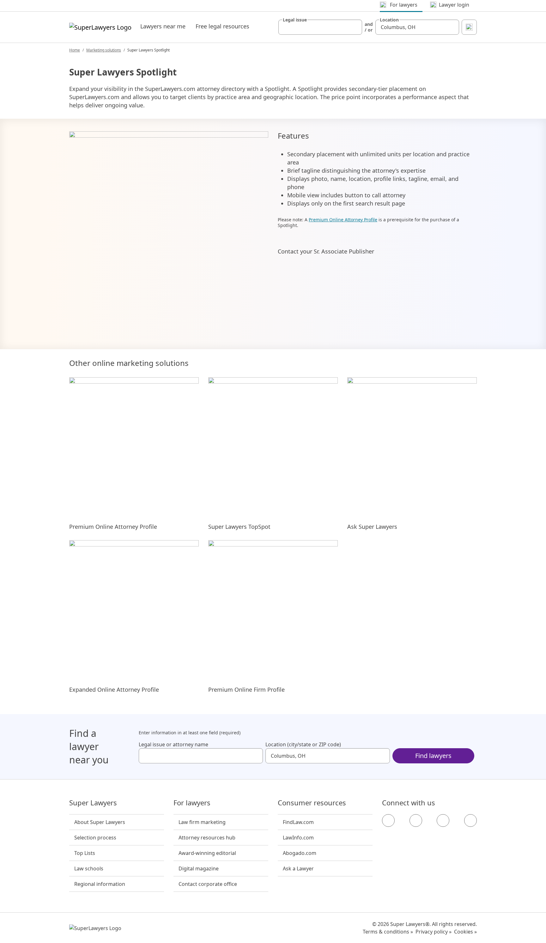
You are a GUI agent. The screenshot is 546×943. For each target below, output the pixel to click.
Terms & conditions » (388, 931)
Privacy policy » (434, 931)
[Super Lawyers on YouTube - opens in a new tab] (443, 820)
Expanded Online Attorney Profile (114, 689)
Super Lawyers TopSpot (239, 526)
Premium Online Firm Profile (246, 689)
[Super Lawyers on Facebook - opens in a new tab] (388, 820)
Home (74, 50)
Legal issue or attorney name (173, 744)
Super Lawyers (93, 802)
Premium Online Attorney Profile (343, 220)
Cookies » (465, 931)
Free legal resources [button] (222, 26)
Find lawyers (433, 755)
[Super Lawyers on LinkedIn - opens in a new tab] (470, 820)
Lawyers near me (162, 26)
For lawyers (191, 802)
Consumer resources (312, 802)
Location (389, 20)
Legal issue (295, 20)
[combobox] (320, 27)
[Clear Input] (354, 27)
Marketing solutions (103, 50)
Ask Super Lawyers (372, 526)
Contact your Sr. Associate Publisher (326, 251)
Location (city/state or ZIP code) (303, 744)
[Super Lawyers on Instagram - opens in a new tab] (416, 820)
